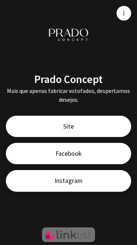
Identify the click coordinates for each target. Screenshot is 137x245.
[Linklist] (68, 234)
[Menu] (124, 13)
